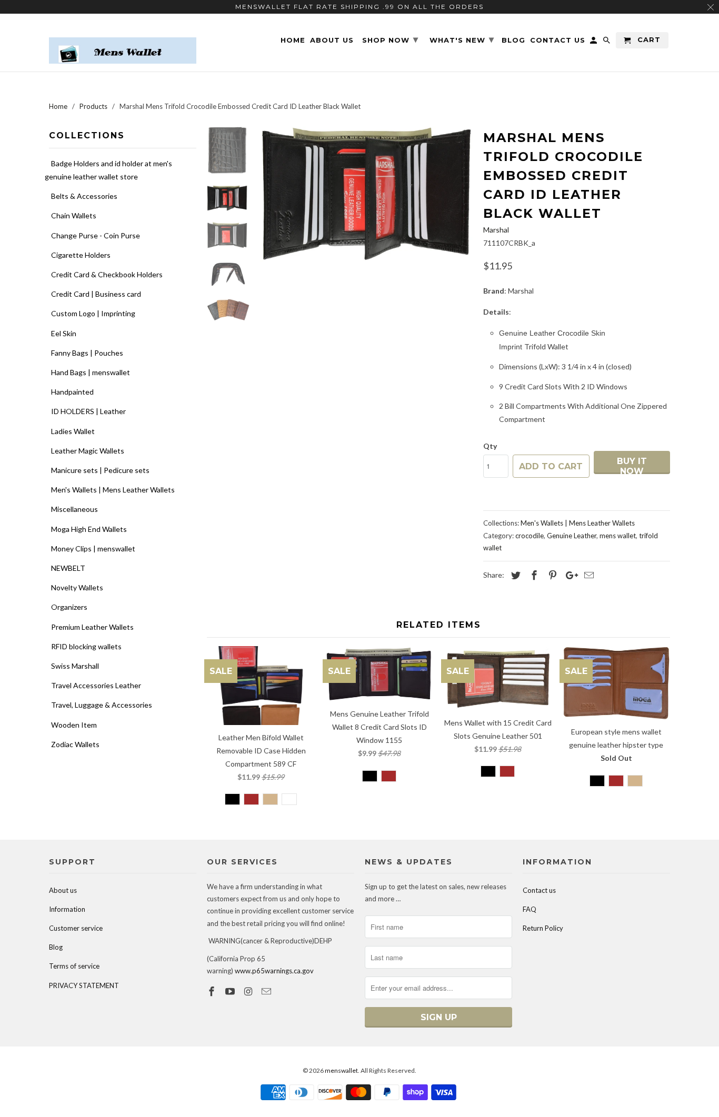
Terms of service (74, 966)
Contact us (539, 890)
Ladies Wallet (73, 431)
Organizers (69, 606)
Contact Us (557, 40)
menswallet (341, 1070)
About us (63, 890)
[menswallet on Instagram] (249, 991)
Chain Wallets (73, 215)
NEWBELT (68, 567)
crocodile (529, 535)
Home (293, 40)
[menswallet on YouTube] (231, 991)
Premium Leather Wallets (92, 626)
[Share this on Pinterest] (551, 575)
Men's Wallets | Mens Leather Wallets (113, 489)
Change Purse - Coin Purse (95, 235)
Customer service (76, 928)
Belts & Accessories (84, 196)
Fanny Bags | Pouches (87, 352)
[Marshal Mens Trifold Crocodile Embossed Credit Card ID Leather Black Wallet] (366, 194)
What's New (462, 39)
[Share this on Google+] (569, 575)
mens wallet (618, 535)
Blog (56, 947)
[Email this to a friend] (587, 575)
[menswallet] (122, 43)
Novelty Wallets (77, 587)
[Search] (607, 42)
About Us (332, 40)
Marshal (496, 229)
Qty (490, 445)
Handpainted (72, 391)
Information (67, 909)
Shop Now (390, 39)
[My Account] (594, 42)
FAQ (529, 909)
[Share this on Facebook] (532, 575)
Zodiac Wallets (75, 744)
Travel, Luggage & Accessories (101, 704)
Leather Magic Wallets (87, 450)
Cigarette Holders (81, 254)
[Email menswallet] (267, 991)
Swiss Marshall (75, 665)
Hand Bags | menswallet (90, 372)
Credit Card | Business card (96, 293)
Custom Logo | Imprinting (93, 313)
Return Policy (543, 928)
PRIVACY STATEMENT (84, 985)
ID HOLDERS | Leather (88, 411)
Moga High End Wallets (89, 529)
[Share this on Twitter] (514, 575)
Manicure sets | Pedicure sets (100, 470)
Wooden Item (74, 724)
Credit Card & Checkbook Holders (107, 274)
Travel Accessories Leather (96, 685)
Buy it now (632, 465)
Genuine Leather (571, 535)
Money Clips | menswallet (93, 548)
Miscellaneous (74, 509)
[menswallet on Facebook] (212, 991)
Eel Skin (63, 333)
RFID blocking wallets (86, 646)
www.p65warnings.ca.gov (274, 971)
